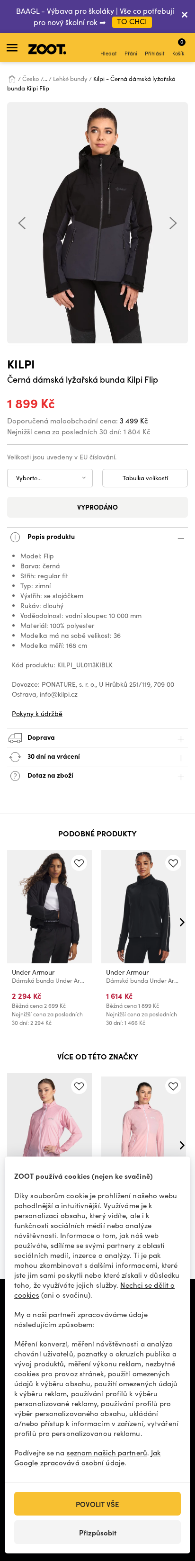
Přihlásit (155, 53)
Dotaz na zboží (49, 775)
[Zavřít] (184, 16)
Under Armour (33, 972)
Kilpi (21, 363)
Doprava (40, 737)
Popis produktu (50, 536)
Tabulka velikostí (145, 478)
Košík (178, 47)
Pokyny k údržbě (37, 713)
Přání (130, 53)
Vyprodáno (97, 506)
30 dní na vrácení (53, 756)
